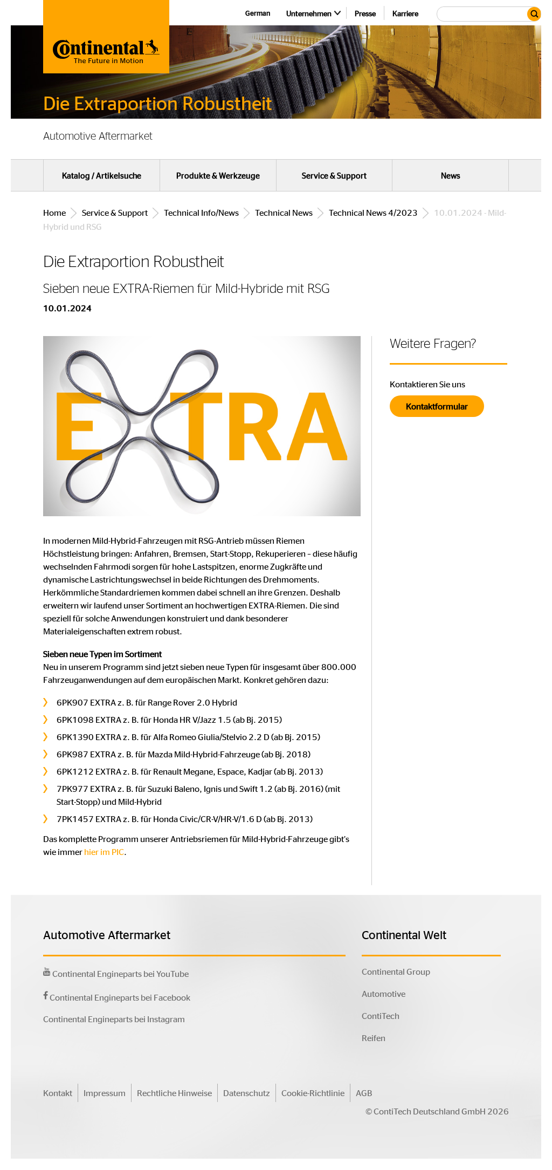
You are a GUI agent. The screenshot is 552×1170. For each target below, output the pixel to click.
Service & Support (334, 175)
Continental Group (396, 971)
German (257, 12)
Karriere (405, 13)
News (450, 175)
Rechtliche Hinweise (174, 1092)
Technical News (284, 212)
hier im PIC (104, 851)
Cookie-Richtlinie (312, 1092)
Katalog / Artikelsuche (101, 175)
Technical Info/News (201, 212)
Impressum (105, 1092)
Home (54, 212)
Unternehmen (309, 13)
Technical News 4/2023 (373, 212)
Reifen (373, 1037)
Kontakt (57, 1092)
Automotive (383, 993)
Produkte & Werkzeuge (218, 175)
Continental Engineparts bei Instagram (114, 1018)
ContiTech (380, 1015)
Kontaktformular (437, 406)
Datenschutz (246, 1092)
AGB (364, 1092)
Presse (365, 13)
